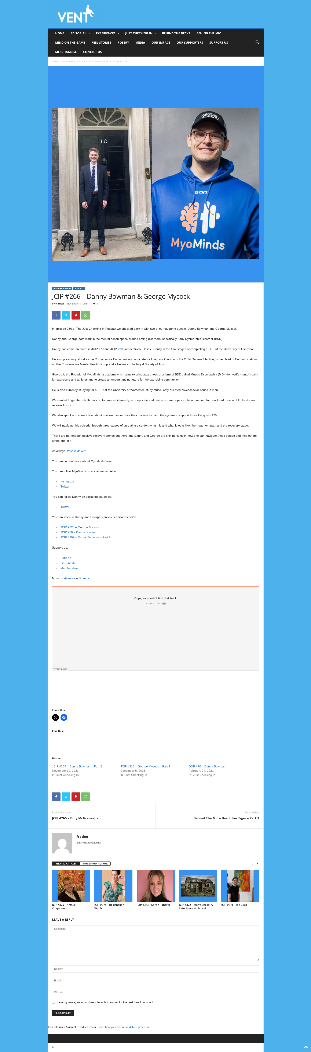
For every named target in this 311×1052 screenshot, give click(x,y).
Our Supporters (190, 42)
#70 (101, 349)
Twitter (65, 486)
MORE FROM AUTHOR (95, 863)
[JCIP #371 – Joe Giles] (240, 886)
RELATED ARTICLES (66, 863)
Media (140, 42)
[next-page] (257, 864)
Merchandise (66, 52)
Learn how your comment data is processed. (125, 1027)
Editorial (78, 33)
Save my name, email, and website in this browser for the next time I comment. (105, 1002)
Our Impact (160, 42)
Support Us (218, 42)
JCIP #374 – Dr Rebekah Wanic (109, 906)
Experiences (106, 33)
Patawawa (68, 578)
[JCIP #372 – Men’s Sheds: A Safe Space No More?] (198, 886)
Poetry (123, 42)
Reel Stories (101, 42)
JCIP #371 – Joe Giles (234, 905)
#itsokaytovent (76, 451)
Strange (84, 578)
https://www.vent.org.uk (89, 842)
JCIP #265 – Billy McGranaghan (76, 818)
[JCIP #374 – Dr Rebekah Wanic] (113, 886)
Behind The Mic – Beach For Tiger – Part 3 (226, 818)
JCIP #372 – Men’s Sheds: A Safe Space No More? (196, 906)
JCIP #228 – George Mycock (80, 527)
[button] (257, 42)
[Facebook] (56, 315)
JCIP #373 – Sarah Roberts (153, 905)
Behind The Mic (209, 33)
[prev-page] (252, 864)
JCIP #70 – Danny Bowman (79, 532)
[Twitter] (66, 315)
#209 (121, 349)
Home (59, 33)
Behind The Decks (176, 33)
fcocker (59, 303)
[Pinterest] (76, 315)
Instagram (67, 481)
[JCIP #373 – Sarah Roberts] (156, 886)
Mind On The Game (70, 42)
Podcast (79, 288)
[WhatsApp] (85, 315)
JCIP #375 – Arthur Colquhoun (64, 906)
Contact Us (92, 52)
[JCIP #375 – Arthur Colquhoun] (71, 886)
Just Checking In (138, 33)
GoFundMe (68, 563)
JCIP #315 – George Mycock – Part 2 (145, 766)
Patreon (66, 558)
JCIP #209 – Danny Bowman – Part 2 (85, 537)
